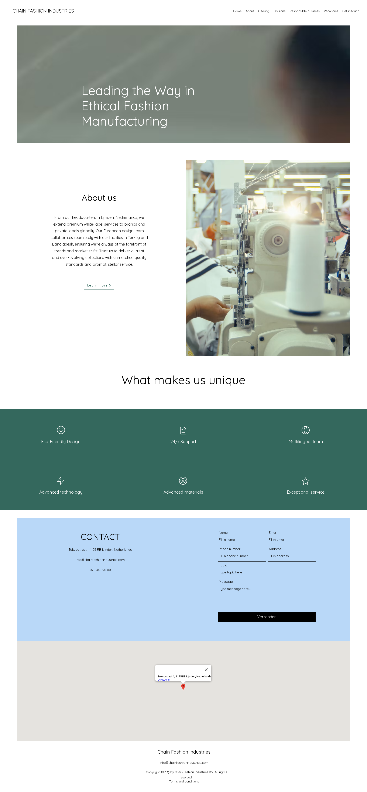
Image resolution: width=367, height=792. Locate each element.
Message (226, 581)
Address (275, 548)
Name (223, 532)
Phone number (229, 548)
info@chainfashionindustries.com (100, 560)
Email (273, 532)
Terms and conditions (184, 781)
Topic (223, 565)
